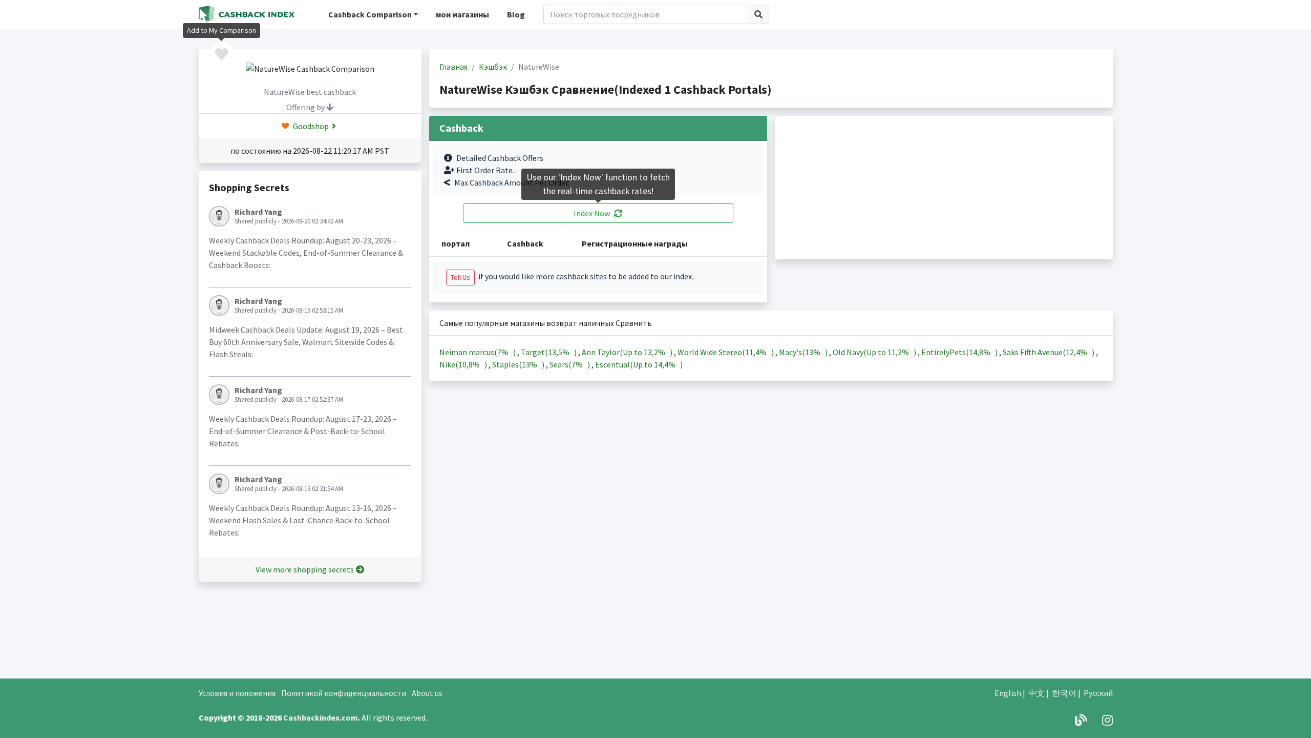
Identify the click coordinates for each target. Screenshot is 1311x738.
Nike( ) (464, 364)
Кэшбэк (493, 66)
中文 (1036, 693)
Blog (516, 14)
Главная (453, 66)
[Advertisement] (944, 187)
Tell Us (460, 277)
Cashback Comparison (370, 14)
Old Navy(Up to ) (875, 352)
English (1008, 693)
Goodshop (310, 126)
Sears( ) (570, 364)
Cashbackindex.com (320, 717)
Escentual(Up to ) (639, 364)
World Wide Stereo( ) (726, 352)
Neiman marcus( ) (478, 352)
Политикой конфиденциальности (343, 693)
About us (427, 693)
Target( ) (549, 352)
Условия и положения (237, 693)
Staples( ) (519, 364)
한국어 (1064, 693)
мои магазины (462, 14)
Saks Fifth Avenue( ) (1049, 352)
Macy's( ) (804, 352)
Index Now (592, 213)
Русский (1098, 693)
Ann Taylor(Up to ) (628, 352)
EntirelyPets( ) (960, 352)
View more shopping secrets (305, 569)
